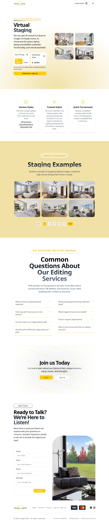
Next (70, 224)
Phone (18, 469)
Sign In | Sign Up (60, 508)
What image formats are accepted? (72, 312)
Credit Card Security (88, 518)
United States (79, 3)
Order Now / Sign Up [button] (30, 73)
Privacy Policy (74, 518)
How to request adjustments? (70, 319)
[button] (81, 3)
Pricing (48, 508)
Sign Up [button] (62, 377)
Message (19, 478)
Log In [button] (46, 377)
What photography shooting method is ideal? (74, 303)
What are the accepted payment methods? (28, 303)
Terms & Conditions (60, 518)
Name (18, 451)
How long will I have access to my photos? (28, 313)
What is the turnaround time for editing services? (74, 328)
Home (34, 508)
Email (18, 460)
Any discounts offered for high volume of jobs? (32, 330)
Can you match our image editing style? (31, 322)
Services (41, 508)
